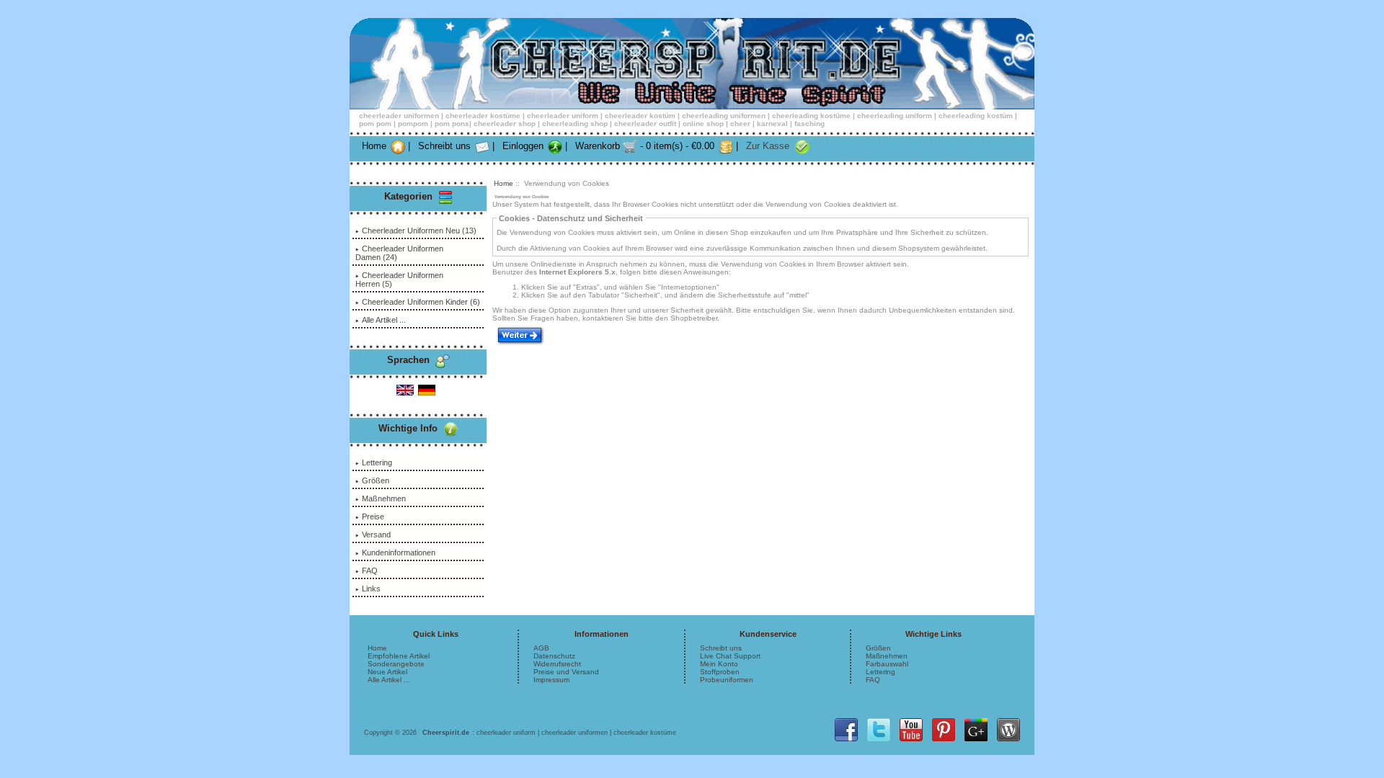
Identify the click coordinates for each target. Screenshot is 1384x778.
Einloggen (523, 145)
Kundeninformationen (398, 552)
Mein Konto (719, 664)
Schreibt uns (444, 145)
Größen (375, 480)
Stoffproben (720, 672)
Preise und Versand (566, 672)
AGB (541, 648)
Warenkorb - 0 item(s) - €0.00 (644, 145)
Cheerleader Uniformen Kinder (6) (421, 302)
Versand (376, 534)
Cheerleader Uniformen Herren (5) (399, 279)
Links (371, 588)
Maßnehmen (384, 498)
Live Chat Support (730, 656)
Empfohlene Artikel (399, 656)
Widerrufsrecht (557, 664)
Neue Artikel (387, 672)
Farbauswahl (887, 664)
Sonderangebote (396, 664)
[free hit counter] (679, 732)
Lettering (377, 462)
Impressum (551, 680)
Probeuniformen (726, 680)
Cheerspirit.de (445, 732)
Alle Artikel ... (384, 320)
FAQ (370, 570)
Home (374, 145)
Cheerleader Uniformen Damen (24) (399, 252)
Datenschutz (554, 656)
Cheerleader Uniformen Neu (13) (419, 230)
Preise (373, 516)
